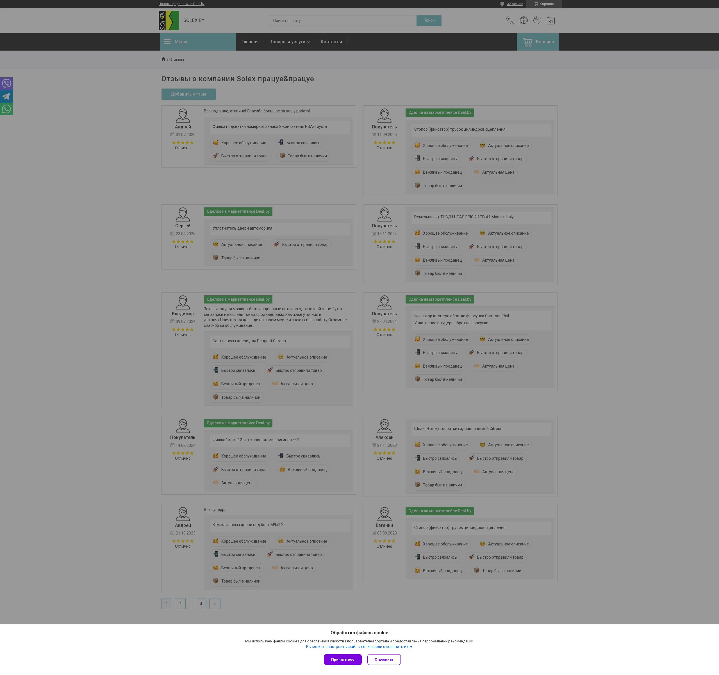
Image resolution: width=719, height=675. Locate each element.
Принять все (342, 659)
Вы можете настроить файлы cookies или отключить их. (357, 646)
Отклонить (384, 659)
